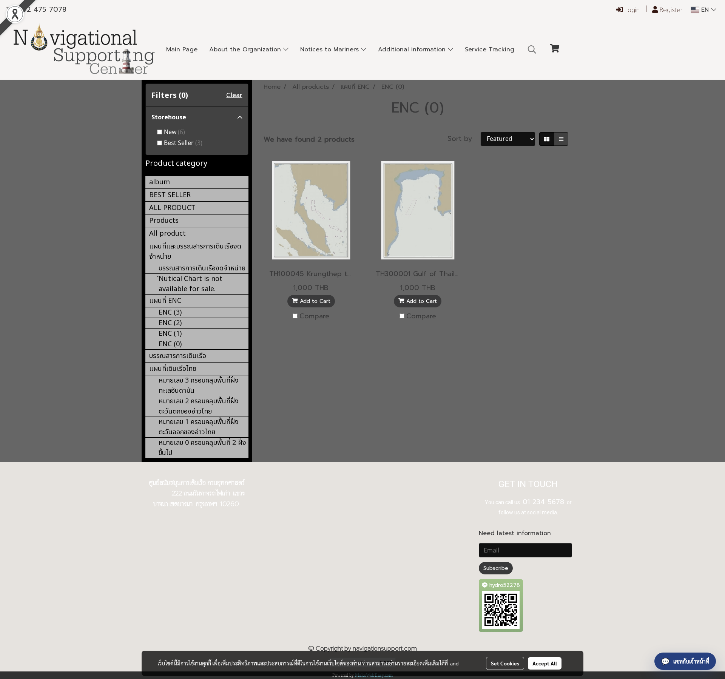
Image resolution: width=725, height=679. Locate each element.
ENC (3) (170, 312)
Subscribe (495, 568)
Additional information (413, 49)
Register (670, 9)
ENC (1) (170, 334)
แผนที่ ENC (165, 301)
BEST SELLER (170, 195)
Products (164, 221)
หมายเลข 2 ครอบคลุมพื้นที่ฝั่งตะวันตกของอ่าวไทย (199, 406)
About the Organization (246, 49)
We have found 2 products (309, 139)
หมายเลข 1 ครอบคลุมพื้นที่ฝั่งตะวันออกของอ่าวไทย (199, 427)
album (159, 182)
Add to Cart (314, 301)
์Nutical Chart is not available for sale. (190, 284)
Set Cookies (505, 663)
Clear (234, 95)
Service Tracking (489, 49)
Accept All (544, 663)
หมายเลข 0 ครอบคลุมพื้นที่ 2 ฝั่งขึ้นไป (202, 448)
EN (705, 9)
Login (631, 9)
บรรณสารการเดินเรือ (177, 356)
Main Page (181, 49)
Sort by (463, 139)
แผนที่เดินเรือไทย (172, 369)
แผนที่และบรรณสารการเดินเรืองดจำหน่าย (195, 251)
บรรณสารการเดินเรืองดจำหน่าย (202, 268)
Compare (314, 316)
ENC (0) (170, 344)
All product (167, 233)
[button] (532, 49)
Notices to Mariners (330, 49)
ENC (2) (170, 323)
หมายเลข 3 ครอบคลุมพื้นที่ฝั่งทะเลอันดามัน (199, 385)
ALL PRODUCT (172, 208)
